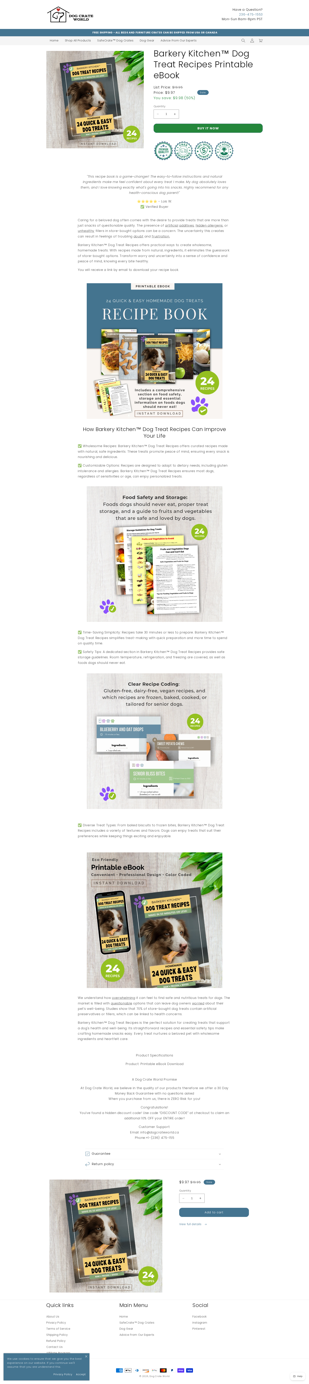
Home (54, 40)
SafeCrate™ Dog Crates (115, 40)
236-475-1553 (251, 14)
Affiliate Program (58, 1353)
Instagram (199, 1322)
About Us (52, 1316)
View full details (190, 1224)
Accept (81, 1374)
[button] (243, 40)
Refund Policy (56, 1341)
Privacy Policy (56, 1322)
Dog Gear (147, 40)
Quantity (160, 106)
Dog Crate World (159, 1376)
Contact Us (54, 1347)
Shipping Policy (57, 1335)
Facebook (199, 1316)
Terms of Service (58, 1329)
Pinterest (198, 1329)
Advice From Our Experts (179, 40)
